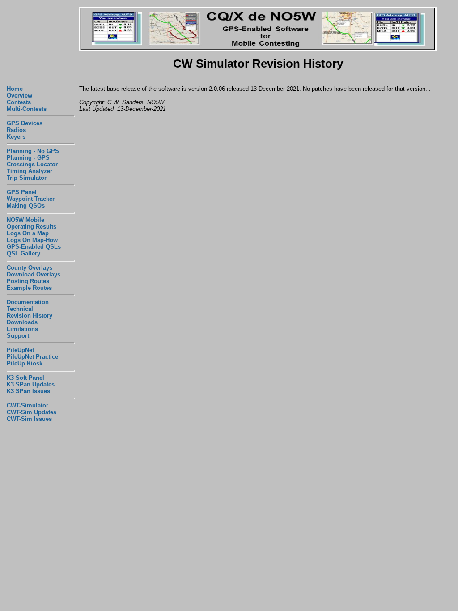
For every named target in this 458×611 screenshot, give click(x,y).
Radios (16, 130)
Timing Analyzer (29, 171)
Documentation (28, 302)
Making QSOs (26, 205)
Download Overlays (33, 274)
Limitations (22, 329)
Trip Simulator (27, 177)
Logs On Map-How (32, 240)
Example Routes (29, 287)
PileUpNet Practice (32, 356)
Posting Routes (28, 281)
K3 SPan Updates (31, 384)
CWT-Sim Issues (29, 419)
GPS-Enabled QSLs (34, 246)
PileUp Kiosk (24, 363)
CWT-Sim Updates (31, 412)
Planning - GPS (28, 157)
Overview (19, 95)
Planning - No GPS (33, 151)
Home (15, 88)
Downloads (22, 322)
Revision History (29, 315)
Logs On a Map (28, 233)
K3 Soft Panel (25, 377)
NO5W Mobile (25, 219)
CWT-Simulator (27, 405)
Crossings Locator (32, 164)
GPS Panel (22, 192)
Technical (20, 309)
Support (18, 335)
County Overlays (29, 267)
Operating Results (31, 226)
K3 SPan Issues (28, 391)
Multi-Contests (27, 109)
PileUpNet (20, 350)
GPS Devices (24, 123)
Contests (19, 102)
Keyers (16, 136)
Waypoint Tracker (31, 198)
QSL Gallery (23, 253)
